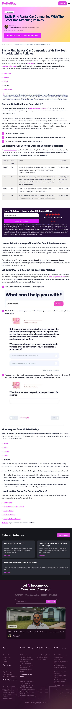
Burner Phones (7, 687)
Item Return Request (26, 687)
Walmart (6, 77)
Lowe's (6, 443)
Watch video (12, 626)
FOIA (55, 669)
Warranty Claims (7, 698)
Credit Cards (8, 503)
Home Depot (8, 89)
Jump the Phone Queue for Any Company (26, 682)
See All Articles (63, 535)
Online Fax (57, 659)
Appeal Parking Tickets (43, 655)
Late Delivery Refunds (26, 685)
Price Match (9, 12)
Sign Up (62, 3)
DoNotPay (9, 3)
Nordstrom (7, 73)
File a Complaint (41, 659)
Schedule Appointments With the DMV (61, 662)
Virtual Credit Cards (8, 692)
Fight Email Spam (8, 672)
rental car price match (9, 66)
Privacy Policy (47, 224)
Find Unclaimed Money (26, 659)
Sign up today (51, 601)
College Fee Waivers (25, 663)
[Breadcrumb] (2, 44)
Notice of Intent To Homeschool (59, 682)
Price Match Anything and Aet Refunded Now (22, 35)
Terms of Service (8, 655)
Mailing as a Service (59, 657)
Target (6, 81)
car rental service (10, 150)
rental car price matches (57, 277)
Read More (7, 555)
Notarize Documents (60, 667)
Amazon (6, 451)
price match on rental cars (38, 108)
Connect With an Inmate (61, 655)
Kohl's (5, 447)
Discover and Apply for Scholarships (26, 666)
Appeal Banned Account (27, 695)
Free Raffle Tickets (25, 657)
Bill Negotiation (8, 511)
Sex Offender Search (60, 685)
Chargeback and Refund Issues (14, 507)
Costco (6, 455)
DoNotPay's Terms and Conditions (34, 224)
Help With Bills (24, 661)
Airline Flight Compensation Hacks (9, 689)
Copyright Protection (43, 657)
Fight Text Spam (7, 674)
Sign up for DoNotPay (21, 221)
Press (4, 659)
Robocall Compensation (10, 676)
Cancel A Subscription (26, 689)
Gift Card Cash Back (26, 655)
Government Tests (59, 665)
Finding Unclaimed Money (12, 519)
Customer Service (9, 515)
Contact (5, 661)
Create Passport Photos (60, 679)
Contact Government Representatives (60, 676)
